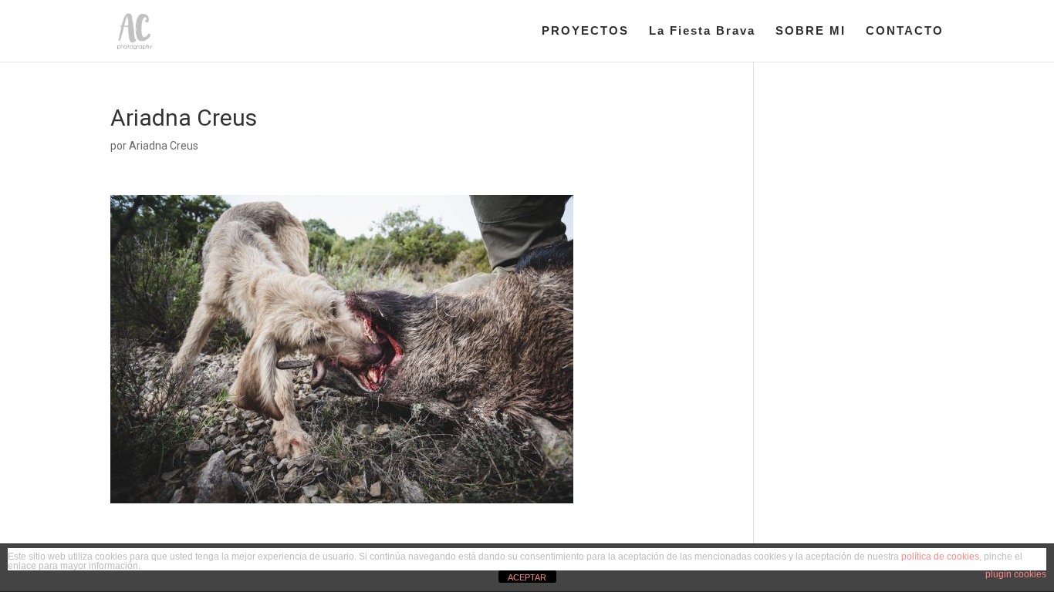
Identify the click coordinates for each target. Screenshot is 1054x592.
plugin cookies (1015, 574)
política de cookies (940, 556)
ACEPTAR (527, 577)
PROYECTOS (585, 31)
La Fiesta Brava (702, 31)
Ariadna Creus (163, 146)
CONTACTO (905, 31)
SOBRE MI (810, 31)
